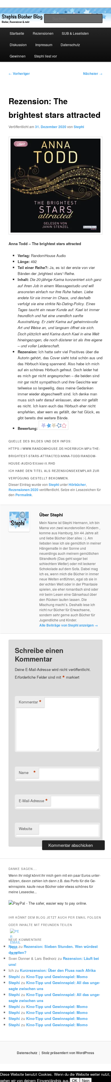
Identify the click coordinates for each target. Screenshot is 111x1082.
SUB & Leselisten (75, 33)
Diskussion (18, 44)
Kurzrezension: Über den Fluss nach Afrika (58, 970)
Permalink (23, 494)
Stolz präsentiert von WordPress (68, 1052)
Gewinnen (18, 56)
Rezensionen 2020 (23, 489)
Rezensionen (43, 33)
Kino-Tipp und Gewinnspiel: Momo (57, 976)
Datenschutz (70, 44)
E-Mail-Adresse (33, 800)
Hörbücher (77, 484)
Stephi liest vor (45, 56)
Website (25, 828)
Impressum (43, 44)
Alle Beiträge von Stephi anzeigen (68, 625)
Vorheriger (19, 73)
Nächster (92, 73)
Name (27, 772)
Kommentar (30, 702)
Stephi (79, 126)
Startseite (17, 33)
